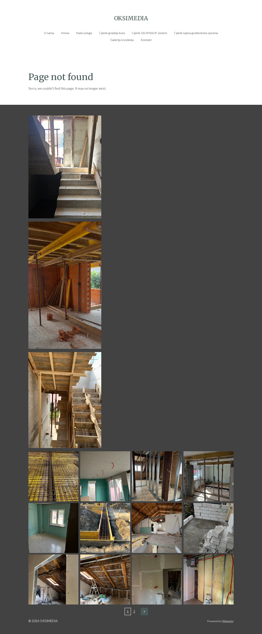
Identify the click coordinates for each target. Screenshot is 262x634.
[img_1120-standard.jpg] (157, 476)
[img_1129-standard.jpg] (105, 579)
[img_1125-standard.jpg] (209, 528)
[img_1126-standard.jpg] (53, 579)
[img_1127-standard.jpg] (209, 579)
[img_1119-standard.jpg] (105, 476)
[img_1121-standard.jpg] (105, 528)
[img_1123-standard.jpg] (209, 476)
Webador (228, 621)
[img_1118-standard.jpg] (53, 476)
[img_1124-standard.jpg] (157, 528)
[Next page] (144, 611)
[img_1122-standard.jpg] (53, 528)
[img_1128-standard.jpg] (157, 579)
